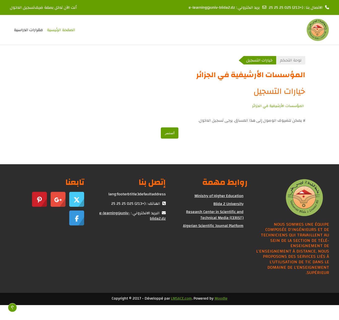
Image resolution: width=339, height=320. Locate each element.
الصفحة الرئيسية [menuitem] (61, 30)
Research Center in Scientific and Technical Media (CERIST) (214, 214)
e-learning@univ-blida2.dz (212, 7)
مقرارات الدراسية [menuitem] (28, 30)
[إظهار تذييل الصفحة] (12, 307)
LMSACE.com (181, 298)
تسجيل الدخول (22, 7)
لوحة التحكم (291, 60)
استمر (169, 133)
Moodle (221, 298)
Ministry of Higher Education (218, 196)
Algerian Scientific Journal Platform (213, 225)
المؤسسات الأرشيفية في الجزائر (278, 106)
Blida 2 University (228, 204)
